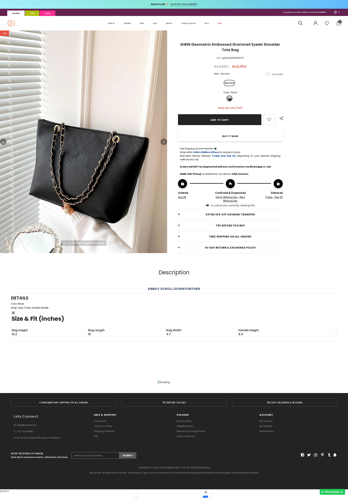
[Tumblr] (328, 455)
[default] (205, 497)
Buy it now (230, 136)
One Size (229, 82)
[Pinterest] (321, 455)
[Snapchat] (334, 455)
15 (89, 334)
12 (212, 205)
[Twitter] (308, 455)
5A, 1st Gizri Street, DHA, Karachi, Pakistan (38, 437)
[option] (83, 141)
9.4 (240, 334)
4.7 (168, 334)
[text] (174, 306)
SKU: (219, 57)
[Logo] (11, 23)
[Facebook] (302, 455)
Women (16, 13)
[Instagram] (315, 455)
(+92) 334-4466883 (317, 12)
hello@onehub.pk (26, 425)
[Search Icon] (302, 23)
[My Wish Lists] (327, 24)
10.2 (14, 334)
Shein (47, 13)
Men (32, 13)
